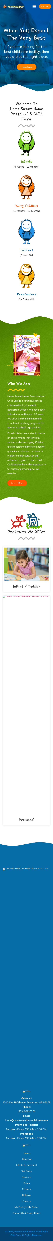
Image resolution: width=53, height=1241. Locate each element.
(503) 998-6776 (26, 1111)
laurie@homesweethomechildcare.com (26, 1120)
